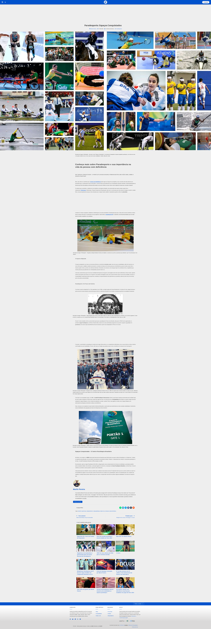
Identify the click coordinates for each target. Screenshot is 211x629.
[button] (2, 2)
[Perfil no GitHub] (70, 619)
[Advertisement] (105, 12)
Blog (97, 611)
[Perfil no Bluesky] (72, 619)
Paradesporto (119, 28)
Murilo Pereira (93, 28)
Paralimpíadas (97, 511)
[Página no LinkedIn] (75, 619)
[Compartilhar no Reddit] (133, 508)
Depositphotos (111, 615)
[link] (122, 626)
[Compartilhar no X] (126, 508)
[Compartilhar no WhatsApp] (120, 508)
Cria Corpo (110, 611)
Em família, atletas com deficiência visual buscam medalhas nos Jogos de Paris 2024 (125, 591)
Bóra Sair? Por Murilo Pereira (123, 536)
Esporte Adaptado (82, 511)
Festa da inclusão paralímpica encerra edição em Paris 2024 (104, 537)
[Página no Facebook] (80, 619)
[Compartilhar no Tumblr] (131, 508)
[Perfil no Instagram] (77, 619)
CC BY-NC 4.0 (122, 625)
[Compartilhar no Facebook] (128, 508)
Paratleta (102, 511)
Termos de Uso (135, 627)
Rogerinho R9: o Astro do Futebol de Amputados (85, 537)
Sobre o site (98, 615)
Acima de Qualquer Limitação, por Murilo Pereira (104, 572)
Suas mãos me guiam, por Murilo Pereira (85, 590)
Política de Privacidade (132, 625)
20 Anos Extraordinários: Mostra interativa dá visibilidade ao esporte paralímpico (105, 591)
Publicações (77, 501)
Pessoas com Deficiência (110, 511)
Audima (109, 613)
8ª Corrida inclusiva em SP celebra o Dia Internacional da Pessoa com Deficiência (124, 573)
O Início (118, 553)
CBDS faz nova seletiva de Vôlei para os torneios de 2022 (105, 553)
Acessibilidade (99, 613)
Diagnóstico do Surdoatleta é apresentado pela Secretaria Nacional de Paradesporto (84, 554)
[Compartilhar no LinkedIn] (123, 508)
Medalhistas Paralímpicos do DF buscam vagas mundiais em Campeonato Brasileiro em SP (85, 573)
